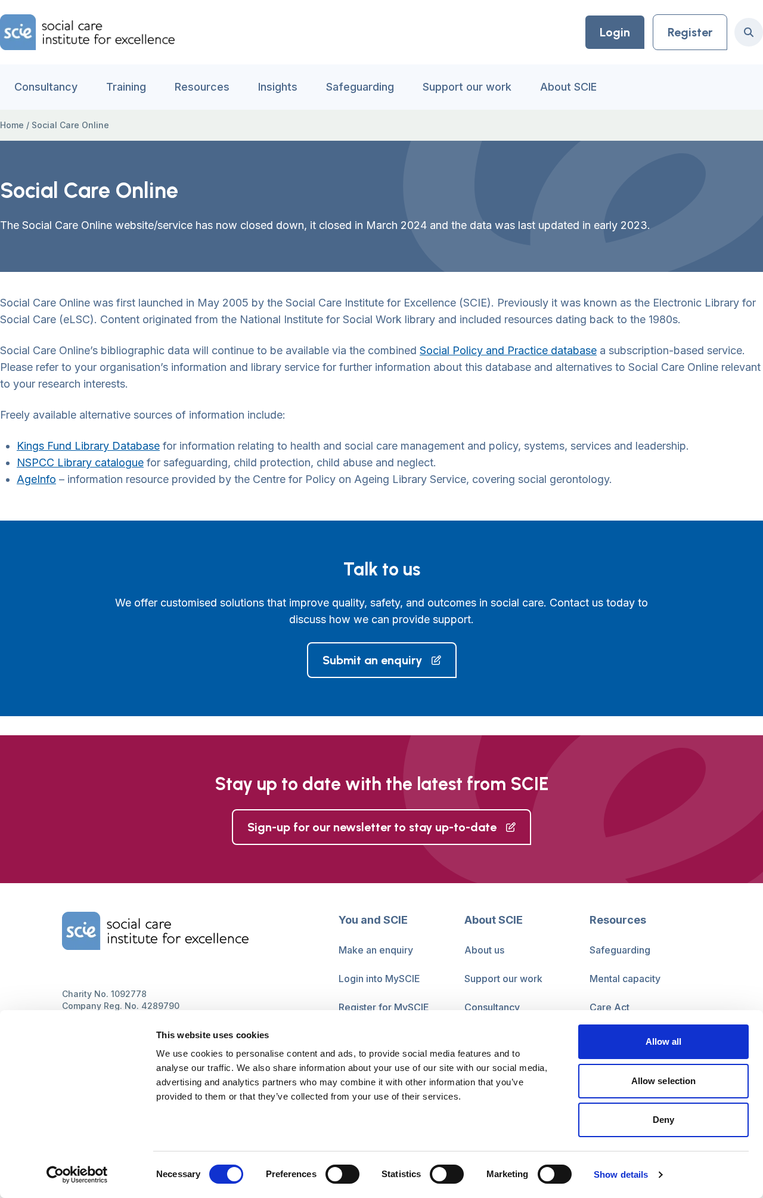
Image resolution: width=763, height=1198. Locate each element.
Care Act (609, 1007)
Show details (621, 1174)
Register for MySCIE (384, 1007)
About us (484, 950)
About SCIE (568, 87)
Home (12, 125)
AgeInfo (36, 479)
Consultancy (45, 87)
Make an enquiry (376, 950)
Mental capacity (625, 979)
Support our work (467, 87)
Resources (202, 87)
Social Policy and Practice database (508, 350)
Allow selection (663, 1081)
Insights (277, 87)
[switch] (342, 1174)
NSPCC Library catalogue (80, 462)
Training (126, 87)
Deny (663, 1120)
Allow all (664, 1041)
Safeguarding (360, 87)
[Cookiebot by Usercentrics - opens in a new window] (77, 1175)
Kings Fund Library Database (88, 445)
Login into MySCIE (379, 979)
